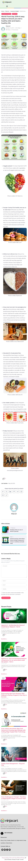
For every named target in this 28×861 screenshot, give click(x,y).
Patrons (7, 11)
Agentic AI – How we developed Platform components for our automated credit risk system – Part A (14, 660)
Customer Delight (14, 11)
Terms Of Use (13, 857)
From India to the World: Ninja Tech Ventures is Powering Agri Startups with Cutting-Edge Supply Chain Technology (13, 730)
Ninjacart (8, 26)
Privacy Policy (5, 857)
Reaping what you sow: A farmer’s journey (16, 530)
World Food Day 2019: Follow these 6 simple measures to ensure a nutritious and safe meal (17, 541)
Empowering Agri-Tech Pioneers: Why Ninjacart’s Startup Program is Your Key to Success (14, 695)
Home (2, 11)
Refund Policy (20, 857)
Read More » (4, 638)
